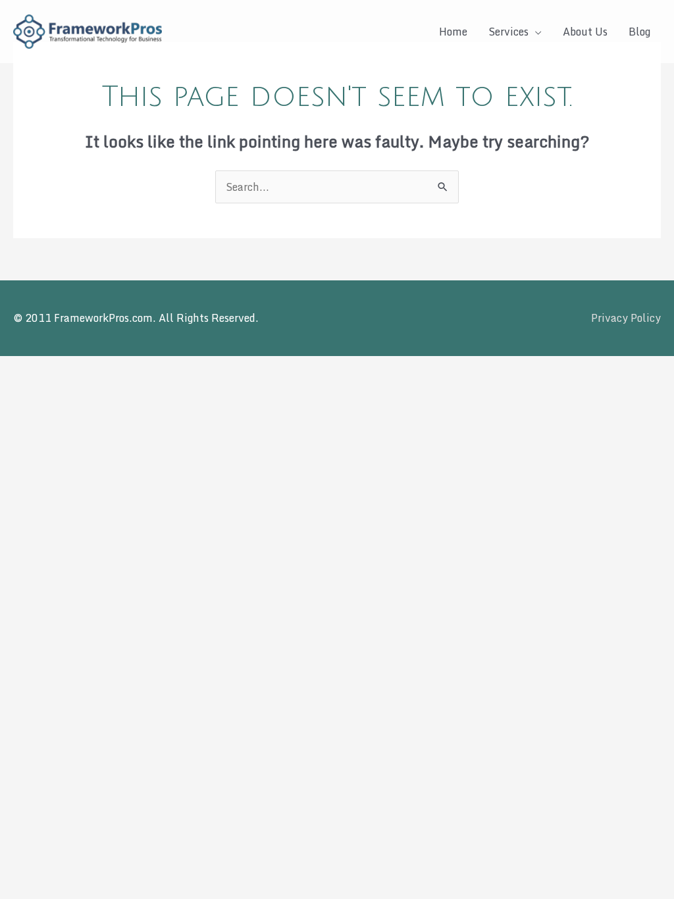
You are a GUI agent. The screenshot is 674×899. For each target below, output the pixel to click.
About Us (585, 31)
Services (508, 31)
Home (453, 31)
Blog (639, 31)
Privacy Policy (626, 317)
